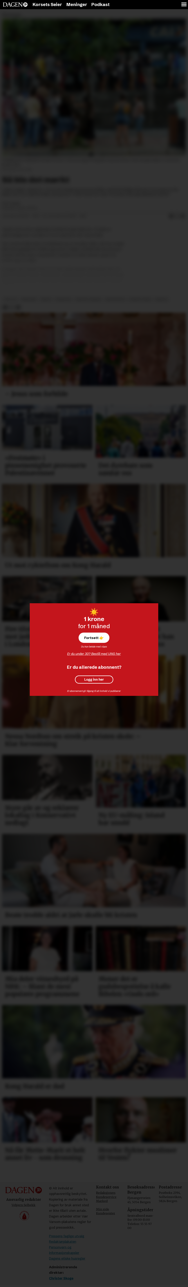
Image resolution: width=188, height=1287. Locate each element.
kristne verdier (88, 299)
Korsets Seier (47, 4)
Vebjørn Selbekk (23, 1205)
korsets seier (140, 299)
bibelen (161, 299)
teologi (10, 299)
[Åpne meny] (184, 5)
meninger (63, 299)
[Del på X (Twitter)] (177, 216)
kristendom (115, 299)
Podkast (100, 4)
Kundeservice (106, 1197)
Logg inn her (94, 680)
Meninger (76, 4)
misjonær (29, 299)
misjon (46, 299)
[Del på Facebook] (171, 216)
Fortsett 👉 (94, 638)
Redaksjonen (105, 1193)
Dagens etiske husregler (67, 1258)
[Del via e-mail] (183, 216)
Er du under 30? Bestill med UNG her (94, 654)
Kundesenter (105, 1213)
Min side (102, 1209)
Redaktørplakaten (62, 1241)
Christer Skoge (61, 1278)
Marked (102, 1201)
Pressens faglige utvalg (66, 1236)
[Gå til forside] (15, 4)
